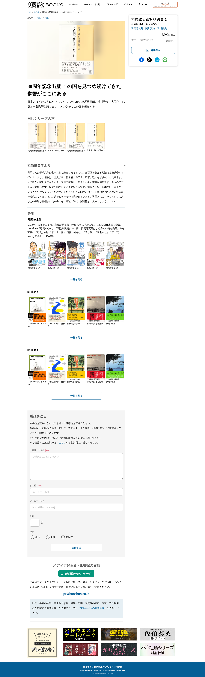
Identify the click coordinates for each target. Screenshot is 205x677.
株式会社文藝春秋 (86, 670)
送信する (76, 547)
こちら (62, 442)
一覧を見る (76, 279)
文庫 (39, 18)
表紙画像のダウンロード (78, 573)
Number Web (110, 670)
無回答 (69, 537)
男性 (37, 537)
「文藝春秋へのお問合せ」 (92, 608)
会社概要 (87, 667)
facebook (141, 59)
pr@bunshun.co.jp (76, 594)
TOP (29, 12)
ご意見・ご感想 (37, 450)
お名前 (33, 486)
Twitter (149, 59)
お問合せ (117, 667)
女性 (53, 537)
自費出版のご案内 (102, 667)
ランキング (112, 4)
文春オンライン (99, 670)
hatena (157, 59)
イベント (128, 4)
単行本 (36, 12)
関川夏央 (150, 28)
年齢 (32, 516)
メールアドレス (37, 501)
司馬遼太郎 (137, 28)
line (165, 59)
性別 (32, 532)
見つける (143, 4)
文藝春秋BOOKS (45, 5)
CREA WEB (121, 670)
